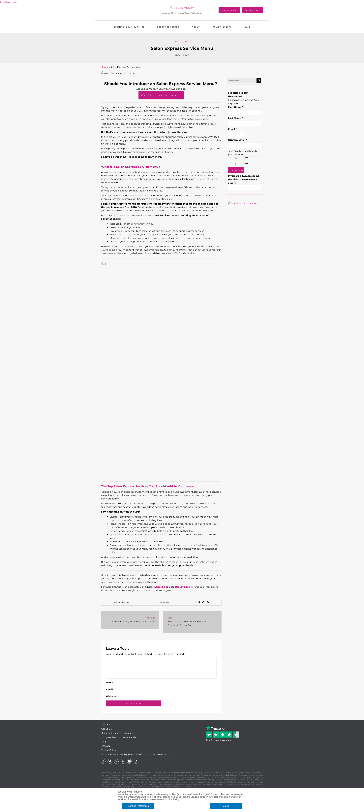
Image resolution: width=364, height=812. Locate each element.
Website (111, 696)
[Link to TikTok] (136, 761)
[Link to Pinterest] (123, 761)
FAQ (103, 741)
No (246, 164)
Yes (246, 157)
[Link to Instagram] (116, 761)
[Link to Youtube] (129, 761)
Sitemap (106, 746)
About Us (106, 728)
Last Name (235, 118)
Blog (247, 27)
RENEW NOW (252, 10)
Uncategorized (182, 42)
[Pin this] (208, 602)
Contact (105, 724)
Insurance (129, 27)
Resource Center (168, 27)
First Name (235, 107)
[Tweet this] (199, 602)
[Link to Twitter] (109, 761)
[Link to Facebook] (103, 761)
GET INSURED (229, 10)
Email (109, 689)
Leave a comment (161, 602)
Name (109, 682)
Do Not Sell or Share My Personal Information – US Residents (135, 754)
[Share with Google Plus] (203, 602)
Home (104, 67)
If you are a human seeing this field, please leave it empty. (243, 179)
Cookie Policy (108, 750)
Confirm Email (237, 140)
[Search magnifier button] (259, 80)
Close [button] (226, 806)
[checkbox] (236, 158)
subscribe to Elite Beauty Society (173, 587)
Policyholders (222, 27)
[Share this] (195, 602)
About (196, 27)
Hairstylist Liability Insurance (117, 733)
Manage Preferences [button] (138, 806)
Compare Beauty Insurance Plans (120, 737)
